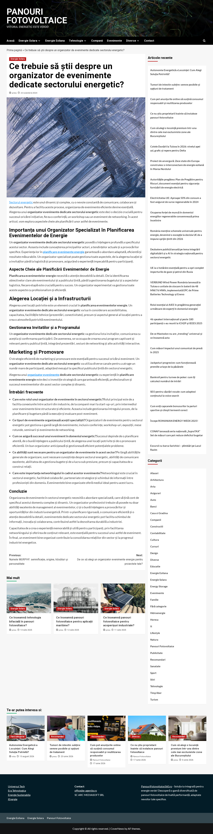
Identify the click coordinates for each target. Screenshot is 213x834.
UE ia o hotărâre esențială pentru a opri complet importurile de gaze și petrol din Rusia (177, 269)
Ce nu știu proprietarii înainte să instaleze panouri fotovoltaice (173, 115)
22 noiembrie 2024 (29, 93)
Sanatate (155, 666)
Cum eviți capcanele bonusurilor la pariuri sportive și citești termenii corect (173, 408)
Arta (152, 486)
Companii (97, 40)
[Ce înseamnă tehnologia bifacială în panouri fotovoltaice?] (29, 598)
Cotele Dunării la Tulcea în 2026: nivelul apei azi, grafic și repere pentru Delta (175, 148)
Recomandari (157, 659)
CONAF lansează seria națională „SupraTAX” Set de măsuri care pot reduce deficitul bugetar (176, 433)
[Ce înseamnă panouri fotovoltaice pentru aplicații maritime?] (76, 598)
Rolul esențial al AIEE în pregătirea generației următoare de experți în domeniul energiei (175, 306)
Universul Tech (16, 786)
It (151, 626)
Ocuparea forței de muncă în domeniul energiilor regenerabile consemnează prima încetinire (174, 216)
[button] (204, 41)
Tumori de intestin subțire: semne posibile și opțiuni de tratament (175, 86)
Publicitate (156, 652)
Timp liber (156, 692)
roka (14, 756)
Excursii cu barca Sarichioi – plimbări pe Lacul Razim (175, 447)
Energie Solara (28, 40)
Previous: (38, 559)
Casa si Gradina (159, 513)
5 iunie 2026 (187, 760)
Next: (110, 559)
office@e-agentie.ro (86, 790)
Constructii (156, 526)
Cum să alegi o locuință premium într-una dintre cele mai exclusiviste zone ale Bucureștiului (173, 131)
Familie (154, 599)
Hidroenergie (157, 612)
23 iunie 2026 (67, 756)
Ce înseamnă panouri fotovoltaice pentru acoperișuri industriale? (118, 621)
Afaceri (154, 473)
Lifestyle (155, 632)
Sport (153, 672)
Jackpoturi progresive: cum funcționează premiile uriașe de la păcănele (173, 364)
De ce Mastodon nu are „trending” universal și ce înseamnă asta (176, 335)
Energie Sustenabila (19, 794)
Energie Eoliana (55, 40)
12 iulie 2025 (73, 630)
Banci (153, 506)
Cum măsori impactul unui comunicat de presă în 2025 (176, 350)
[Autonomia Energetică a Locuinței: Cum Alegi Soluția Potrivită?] (26, 728)
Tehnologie (76, 40)
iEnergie (12, 799)
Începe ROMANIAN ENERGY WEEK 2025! (174, 420)
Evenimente (114, 40)
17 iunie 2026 (99, 763)
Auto (153, 499)
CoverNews (117, 828)
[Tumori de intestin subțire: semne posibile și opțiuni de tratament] (66, 728)
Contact (149, 40)
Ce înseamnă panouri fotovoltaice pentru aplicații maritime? (74, 621)
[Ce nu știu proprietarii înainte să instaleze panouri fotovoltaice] (147, 728)
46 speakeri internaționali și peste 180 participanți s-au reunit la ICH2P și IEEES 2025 (176, 321)
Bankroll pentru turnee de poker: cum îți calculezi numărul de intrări (172, 379)
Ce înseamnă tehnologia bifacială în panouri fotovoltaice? (25, 621)
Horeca (154, 619)
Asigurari (155, 493)
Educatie (155, 566)
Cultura (154, 539)
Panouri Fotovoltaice (37, 16)
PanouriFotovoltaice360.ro (156, 786)
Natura (154, 639)
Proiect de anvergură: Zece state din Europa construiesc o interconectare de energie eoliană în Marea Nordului (177, 164)
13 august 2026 (27, 756)
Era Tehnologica (17, 790)
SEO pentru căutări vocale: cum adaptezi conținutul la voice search (173, 393)
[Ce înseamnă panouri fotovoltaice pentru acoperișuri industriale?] (123, 598)
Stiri (152, 679)
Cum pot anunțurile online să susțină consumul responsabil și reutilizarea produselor (176, 101)
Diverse (131, 40)
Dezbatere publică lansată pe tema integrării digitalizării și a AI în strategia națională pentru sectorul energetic (176, 253)
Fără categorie (158, 606)
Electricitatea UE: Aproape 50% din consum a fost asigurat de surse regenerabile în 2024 (175, 199)
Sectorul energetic (21, 202)
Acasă (10, 40)
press (14, 93)
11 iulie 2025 (120, 630)
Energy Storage (159, 586)
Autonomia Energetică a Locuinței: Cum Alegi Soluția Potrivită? (176, 72)
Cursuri (154, 546)
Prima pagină (14, 50)
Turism (154, 699)
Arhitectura (157, 479)
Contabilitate (157, 533)
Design (154, 553)
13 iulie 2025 (26, 630)
